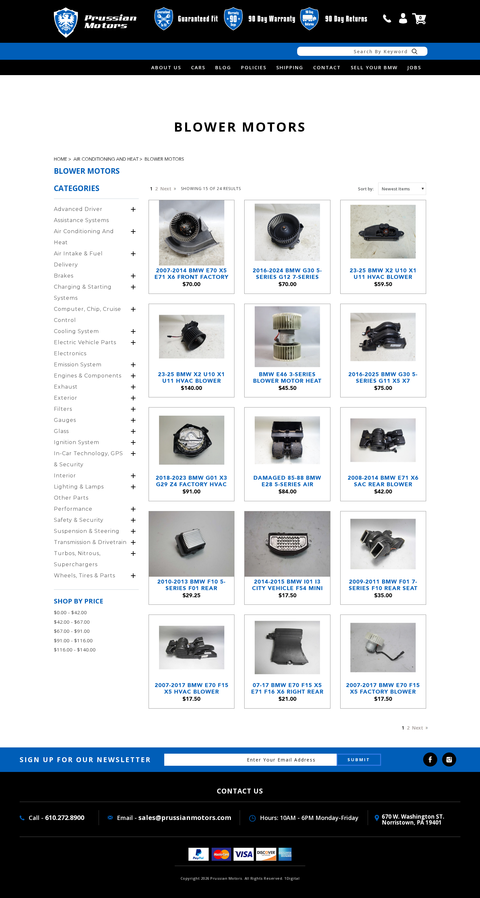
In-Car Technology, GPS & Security (88, 459)
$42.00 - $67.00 (72, 621)
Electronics (70, 353)
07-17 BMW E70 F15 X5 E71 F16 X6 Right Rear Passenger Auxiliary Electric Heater (287, 688)
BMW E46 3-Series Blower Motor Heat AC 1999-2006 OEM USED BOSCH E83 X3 (287, 377)
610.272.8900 (64, 817)
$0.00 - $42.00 (70, 612)
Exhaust (66, 387)
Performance (73, 509)
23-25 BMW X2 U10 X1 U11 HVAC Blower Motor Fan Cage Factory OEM (191, 377)
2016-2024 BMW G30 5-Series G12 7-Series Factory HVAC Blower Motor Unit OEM (287, 274)
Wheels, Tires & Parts (84, 575)
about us (166, 67)
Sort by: (366, 189)
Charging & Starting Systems (83, 292)
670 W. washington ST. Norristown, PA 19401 (413, 819)
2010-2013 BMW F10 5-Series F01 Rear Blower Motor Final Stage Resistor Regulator (191, 585)
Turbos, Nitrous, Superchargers (77, 559)
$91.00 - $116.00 (73, 640)
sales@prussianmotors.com (184, 817)
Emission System (78, 364)
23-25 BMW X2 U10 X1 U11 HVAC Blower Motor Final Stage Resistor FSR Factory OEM (383, 274)
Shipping (289, 67)
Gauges (65, 420)
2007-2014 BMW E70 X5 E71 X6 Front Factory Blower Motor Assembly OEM (191, 274)
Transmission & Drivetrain (90, 542)
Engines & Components (87, 376)
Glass (61, 431)
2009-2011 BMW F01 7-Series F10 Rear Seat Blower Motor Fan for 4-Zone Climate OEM (383, 585)
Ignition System (76, 442)
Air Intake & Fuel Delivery (78, 259)
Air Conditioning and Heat (105, 159)
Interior (65, 476)
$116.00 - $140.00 (75, 649)
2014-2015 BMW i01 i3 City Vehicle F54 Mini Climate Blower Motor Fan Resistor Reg (287, 585)
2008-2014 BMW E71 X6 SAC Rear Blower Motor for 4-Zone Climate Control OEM (383, 481)
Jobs (414, 67)
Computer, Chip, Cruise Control (87, 314)
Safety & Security (79, 520)
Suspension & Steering (87, 531)
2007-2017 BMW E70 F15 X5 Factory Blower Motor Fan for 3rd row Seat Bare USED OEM (383, 688)
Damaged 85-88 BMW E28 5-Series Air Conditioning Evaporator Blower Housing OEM (287, 481)
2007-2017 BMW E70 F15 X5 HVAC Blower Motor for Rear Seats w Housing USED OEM (192, 688)
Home (60, 159)
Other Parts (71, 498)
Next (166, 188)
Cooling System (76, 331)
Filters (63, 409)
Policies (253, 67)
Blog (223, 67)
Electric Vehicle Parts (85, 342)
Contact (327, 67)
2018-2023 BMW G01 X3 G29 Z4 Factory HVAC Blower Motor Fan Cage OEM (191, 481)
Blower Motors (164, 159)
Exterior (65, 398)
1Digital (291, 878)
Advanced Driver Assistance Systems (81, 214)
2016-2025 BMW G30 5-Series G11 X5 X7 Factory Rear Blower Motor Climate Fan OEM (383, 377)
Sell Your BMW (374, 67)
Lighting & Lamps (79, 487)
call (387, 18)
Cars (198, 67)
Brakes (63, 276)
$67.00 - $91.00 (72, 631)
